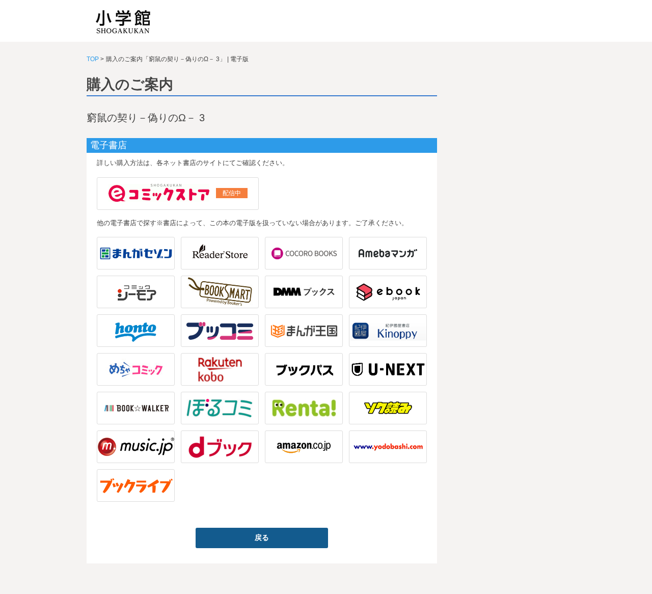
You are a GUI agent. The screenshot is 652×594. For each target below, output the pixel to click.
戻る (262, 537)
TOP (93, 59)
